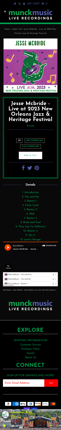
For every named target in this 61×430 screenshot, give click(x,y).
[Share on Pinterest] (36, 169)
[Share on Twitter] (29, 169)
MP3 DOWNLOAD (34, 140)
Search (30, 353)
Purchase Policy (30, 349)
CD (19, 140)
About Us (30, 357)
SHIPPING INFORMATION (30, 340)
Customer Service (30, 345)
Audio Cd (16, 29)
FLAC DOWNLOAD (30, 146)
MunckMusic (7, 290)
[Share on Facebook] (23, 169)
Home (7, 29)
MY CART (37, 4)
